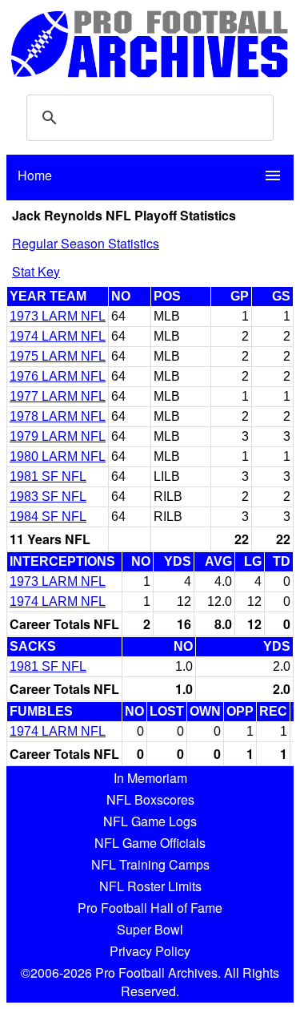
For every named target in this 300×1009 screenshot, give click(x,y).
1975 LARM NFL (58, 356)
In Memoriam (150, 778)
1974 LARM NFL (58, 336)
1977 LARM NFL (58, 396)
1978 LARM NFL (58, 416)
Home (35, 175)
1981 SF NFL (48, 476)
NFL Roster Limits (150, 886)
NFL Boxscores (150, 799)
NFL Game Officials (150, 842)
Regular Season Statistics (85, 243)
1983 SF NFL (48, 496)
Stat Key (36, 271)
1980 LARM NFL (58, 456)
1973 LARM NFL (58, 316)
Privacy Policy (150, 951)
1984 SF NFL (48, 516)
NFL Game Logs (150, 821)
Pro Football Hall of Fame (150, 907)
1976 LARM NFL (58, 376)
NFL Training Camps (150, 864)
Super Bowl (150, 929)
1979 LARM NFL (58, 436)
